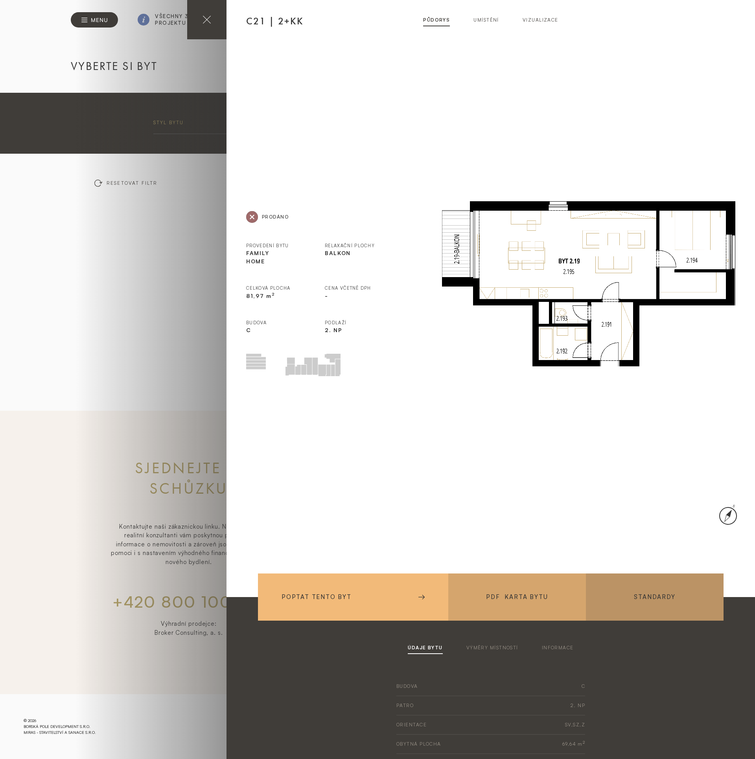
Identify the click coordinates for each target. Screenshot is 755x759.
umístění (486, 20)
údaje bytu (425, 648)
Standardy (654, 597)
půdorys (436, 20)
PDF (517, 597)
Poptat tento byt (317, 597)
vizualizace (540, 20)
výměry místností (492, 648)
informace (558, 648)
